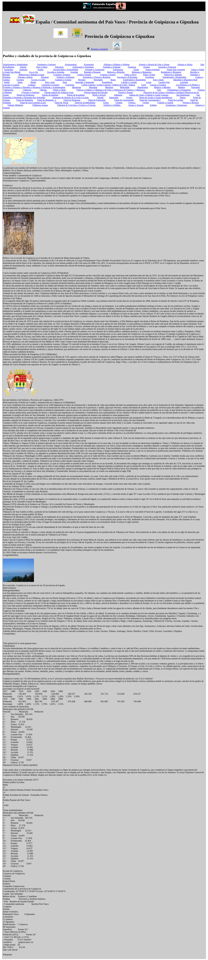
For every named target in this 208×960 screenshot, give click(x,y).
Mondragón (142, 87)
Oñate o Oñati (59, 90)
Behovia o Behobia (116, 72)
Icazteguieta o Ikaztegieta (134, 80)
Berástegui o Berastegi (171, 72)
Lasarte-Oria (164, 82)
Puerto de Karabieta (76, 95)
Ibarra (113, 80)
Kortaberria (107, 82)
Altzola (23, 67)
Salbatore (118, 95)
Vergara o (191, 102)
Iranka (33, 82)
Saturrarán (113, 97)
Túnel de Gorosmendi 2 (149, 100)
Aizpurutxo (89, 64)
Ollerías (43, 90)
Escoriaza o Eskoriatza (127, 77)
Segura (129, 97)
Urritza (146, 102)
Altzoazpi (59, 67)
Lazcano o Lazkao (11, 85)
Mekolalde (124, 87)
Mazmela (93, 87)
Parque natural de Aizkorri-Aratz (59, 92)
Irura (65, 82)
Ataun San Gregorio (175, 69)
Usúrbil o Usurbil (165, 102)
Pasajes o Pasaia (125, 92)
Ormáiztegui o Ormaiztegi (179, 90)
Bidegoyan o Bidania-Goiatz (31, 74)
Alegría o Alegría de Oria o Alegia (154, 64)
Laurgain (184, 82)
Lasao (148, 82)
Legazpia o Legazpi (50, 85)
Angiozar (132, 67)
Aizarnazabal (71, 64)
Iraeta (20, 82)
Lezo (143, 85)
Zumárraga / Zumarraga (176, 105)
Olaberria (27, 90)
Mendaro (109, 87)
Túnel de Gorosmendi (124, 100)
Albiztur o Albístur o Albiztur (116, 64)
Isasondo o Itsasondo (84, 82)
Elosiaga (45, 77)
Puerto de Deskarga (26, 95)
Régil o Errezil (99, 95)
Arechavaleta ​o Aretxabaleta (65, 69)
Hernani (81, 80)
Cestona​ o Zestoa (107, 74)
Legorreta (70, 85)
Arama (40, 69)
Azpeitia (74, 72)
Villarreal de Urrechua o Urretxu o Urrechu (76, 105)
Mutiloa (181, 87)
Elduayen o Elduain (173, 74)
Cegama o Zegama (61, 74)
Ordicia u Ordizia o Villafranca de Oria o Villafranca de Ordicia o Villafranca (110, 90)
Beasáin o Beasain (92, 72)
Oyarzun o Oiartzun (30, 92)
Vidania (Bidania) (15, 105)
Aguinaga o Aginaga (46, 64)
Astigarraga (118, 69)
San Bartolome (183, 95)
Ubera (106, 102)
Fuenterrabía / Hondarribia (174, 77)
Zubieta (153, 105)
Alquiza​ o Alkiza (184, 64)
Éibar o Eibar (149, 74)
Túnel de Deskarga (71, 100)
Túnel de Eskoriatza (97, 100)
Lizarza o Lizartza (158, 85)
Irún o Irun (50, 82)
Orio (159, 90)
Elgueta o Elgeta (25, 77)
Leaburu (31, 85)
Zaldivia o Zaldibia (112, 105)
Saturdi (100, 97)
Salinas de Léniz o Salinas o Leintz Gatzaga (148, 95)
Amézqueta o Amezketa (83, 67)
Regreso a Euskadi (99, 49)
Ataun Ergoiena (152, 69)
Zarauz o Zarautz (136, 105)
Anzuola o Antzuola (167, 67)
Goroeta (20, 80)
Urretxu (132, 102)
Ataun (136, 69)
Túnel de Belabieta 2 (46, 100)
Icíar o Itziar (158, 80)
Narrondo (195, 87)
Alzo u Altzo (41, 67)
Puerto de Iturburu (50, 95)
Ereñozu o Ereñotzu (65, 77)
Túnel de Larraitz (175, 100)
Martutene (76, 87)
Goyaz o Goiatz (38, 80)
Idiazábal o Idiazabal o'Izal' (185, 80)
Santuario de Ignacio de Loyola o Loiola (70, 97)
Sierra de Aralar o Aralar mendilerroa (155, 97)
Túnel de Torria (61, 102)
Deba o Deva (130, 74)
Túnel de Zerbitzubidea (84, 102)
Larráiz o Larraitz (129, 82)
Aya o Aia (33, 72)
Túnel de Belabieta (24, 100)
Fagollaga (149, 77)
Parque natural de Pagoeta (96, 92)
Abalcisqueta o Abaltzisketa (15, 64)
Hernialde (98, 80)
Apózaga (23, 69)
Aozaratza (8, 69)
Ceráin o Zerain (84, 74)
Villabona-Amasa (40, 105)
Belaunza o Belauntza (141, 72)
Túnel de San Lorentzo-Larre (33, 102)
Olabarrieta (8, 90)
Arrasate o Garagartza (94, 69)
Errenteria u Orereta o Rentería (96, 77)
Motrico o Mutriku (162, 87)
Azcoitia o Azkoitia (55, 72)
